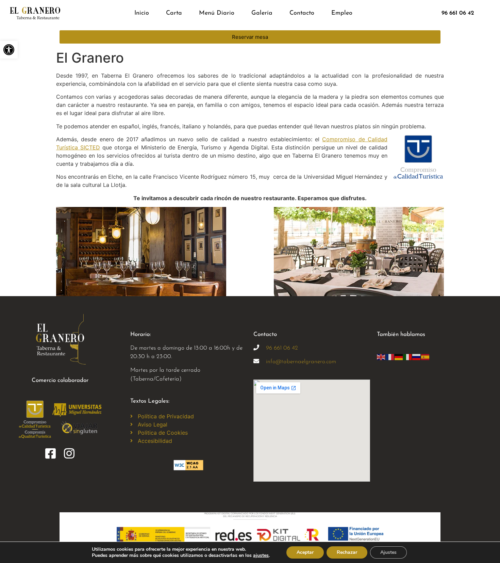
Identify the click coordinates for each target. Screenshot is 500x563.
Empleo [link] (341, 13)
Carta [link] (174, 13)
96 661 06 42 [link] (282, 348)
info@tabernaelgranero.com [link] (301, 362)
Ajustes (388, 552)
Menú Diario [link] (216, 13)
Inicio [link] (141, 13)
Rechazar (347, 552)
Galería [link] (261, 13)
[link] (9, 50)
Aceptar (305, 552)
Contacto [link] (301, 13)
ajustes (261, 555)
